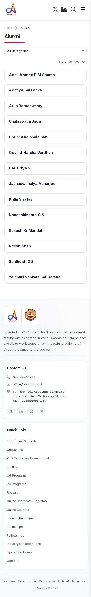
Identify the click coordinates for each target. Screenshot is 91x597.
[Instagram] (31, 411)
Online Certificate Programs (27, 501)
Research (13, 492)
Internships (15, 527)
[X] (11, 411)
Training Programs (20, 518)
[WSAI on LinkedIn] (64, 10)
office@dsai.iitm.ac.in (28, 384)
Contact (12, 561)
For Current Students (22, 441)
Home (8, 28)
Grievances (15, 450)
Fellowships (15, 535)
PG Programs (16, 484)
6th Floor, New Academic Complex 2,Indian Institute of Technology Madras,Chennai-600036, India (40, 396)
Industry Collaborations (24, 544)
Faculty (12, 467)
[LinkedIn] (21, 411)
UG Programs (17, 475)
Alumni (25, 28)
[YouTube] (41, 411)
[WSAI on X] (55, 10)
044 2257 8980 (24, 377)
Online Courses (18, 510)
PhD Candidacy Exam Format (28, 458)
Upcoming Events (20, 552)
